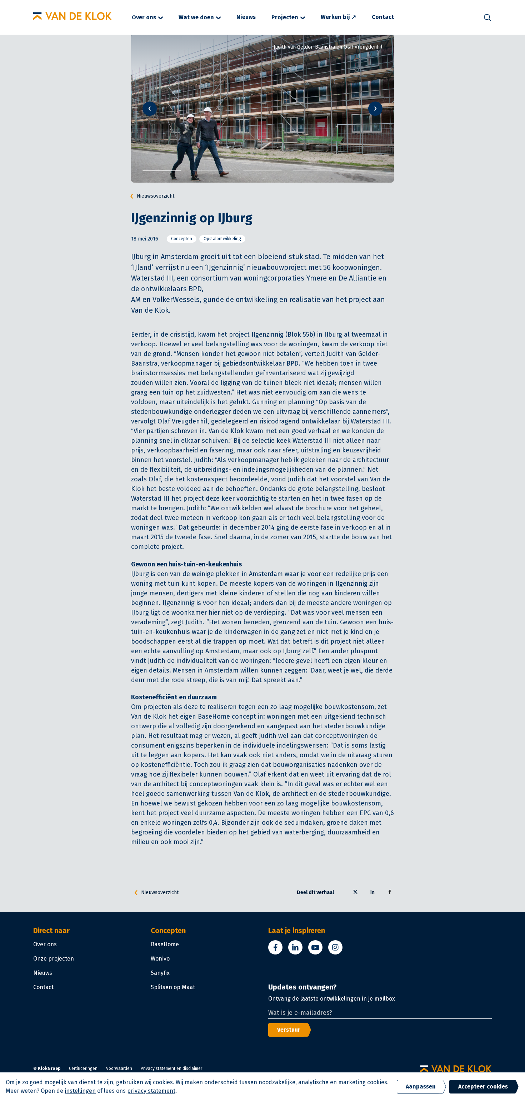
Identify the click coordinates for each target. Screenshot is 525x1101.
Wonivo (160, 958)
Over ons (144, 17)
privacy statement (151, 1090)
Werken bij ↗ (338, 17)
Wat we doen (196, 17)
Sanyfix (160, 972)
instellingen (80, 1090)
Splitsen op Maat (173, 987)
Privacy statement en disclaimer (171, 1068)
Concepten (181, 238)
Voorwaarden (119, 1068)
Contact (383, 17)
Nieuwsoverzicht (155, 196)
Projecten (284, 17)
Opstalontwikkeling (222, 238)
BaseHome (165, 944)
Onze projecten (53, 958)
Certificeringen (83, 1068)
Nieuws (246, 17)
